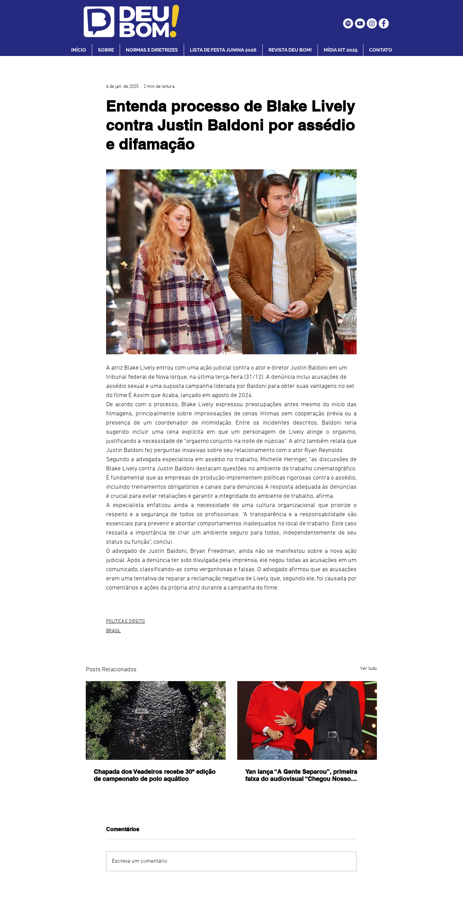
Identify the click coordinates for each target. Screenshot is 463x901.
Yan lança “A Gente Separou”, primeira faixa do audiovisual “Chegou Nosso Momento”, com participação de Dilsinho (304, 775)
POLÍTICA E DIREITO (125, 621)
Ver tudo (368, 669)
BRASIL (113, 631)
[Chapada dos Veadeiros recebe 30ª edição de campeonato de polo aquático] (156, 720)
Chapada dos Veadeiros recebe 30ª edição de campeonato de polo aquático (155, 775)
